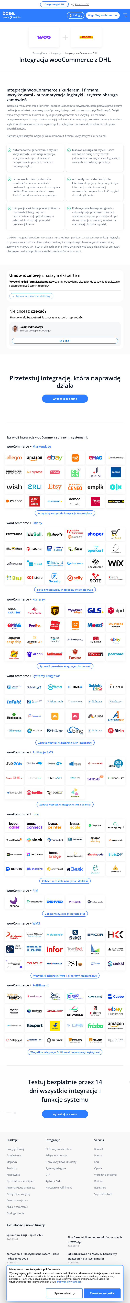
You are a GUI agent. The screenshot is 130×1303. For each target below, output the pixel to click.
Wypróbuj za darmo (100, 15)
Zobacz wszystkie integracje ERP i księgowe (65, 742)
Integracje (56, 53)
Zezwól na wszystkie (102, 1293)
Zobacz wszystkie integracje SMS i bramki (65, 804)
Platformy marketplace (58, 1149)
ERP (48, 1174)
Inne (35, 814)
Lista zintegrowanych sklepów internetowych (65, 589)
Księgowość (13, 1174)
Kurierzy (38, 599)
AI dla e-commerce (17, 1206)
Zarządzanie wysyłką (18, 1194)
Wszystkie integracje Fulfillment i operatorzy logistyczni (65, 1052)
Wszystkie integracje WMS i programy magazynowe (65, 975)
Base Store (100, 1187)
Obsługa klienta (15, 1213)
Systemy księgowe (46, 676)
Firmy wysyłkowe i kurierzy (61, 1161)
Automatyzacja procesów (21, 1187)
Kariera (98, 1181)
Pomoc (98, 1155)
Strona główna (40, 53)
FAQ (96, 1161)
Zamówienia (14, 1155)
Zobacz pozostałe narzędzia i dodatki (65, 881)
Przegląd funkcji (16, 1149)
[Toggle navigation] (125, 15)
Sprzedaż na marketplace (21, 1181)
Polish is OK (82, 4)
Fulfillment (40, 985)
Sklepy (37, 523)
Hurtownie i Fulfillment (59, 1187)
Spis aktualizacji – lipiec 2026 (25, 1235)
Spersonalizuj (62, 1293)
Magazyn (12, 1161)
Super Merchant (103, 1194)
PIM (35, 891)
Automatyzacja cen (17, 1200)
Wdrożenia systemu (105, 1174)
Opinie (98, 1168)
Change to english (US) (54, 4)
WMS (36, 923)
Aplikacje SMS (42, 752)
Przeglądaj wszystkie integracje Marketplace (65, 513)
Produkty (12, 1168)
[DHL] (86, 37)
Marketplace (41, 446)
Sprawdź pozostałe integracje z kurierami (65, 666)
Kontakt (98, 1149)
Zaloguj (77, 15)
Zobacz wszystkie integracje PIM (65, 913)
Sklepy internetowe (56, 1155)
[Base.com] (13, 15)
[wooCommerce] (44, 37)
